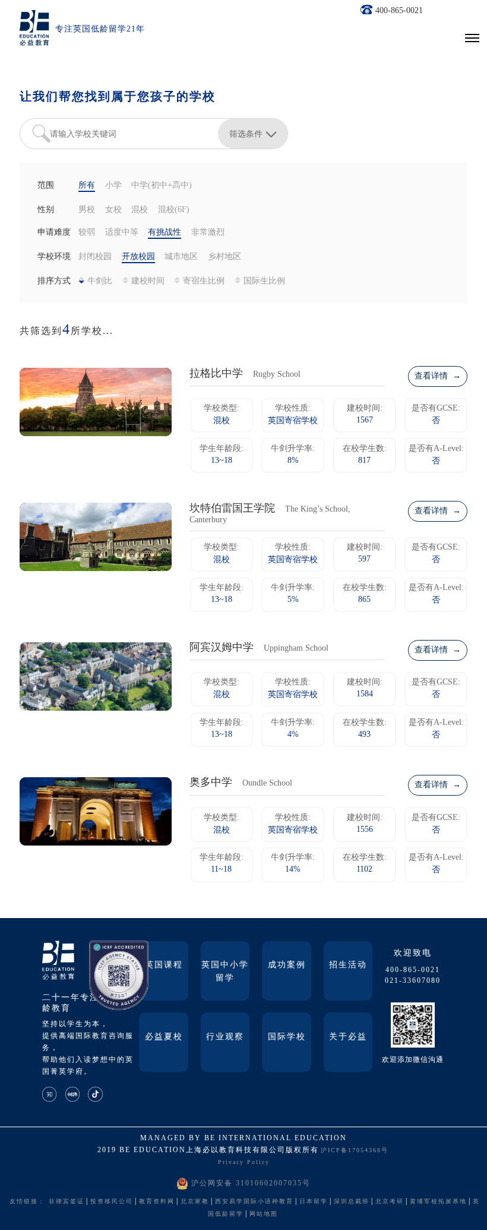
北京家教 (195, 1202)
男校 (86, 210)
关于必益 (348, 1037)
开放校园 (138, 257)
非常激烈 (207, 232)
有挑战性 (164, 232)
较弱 (86, 232)
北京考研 (389, 1202)
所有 (86, 185)
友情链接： (27, 1202)
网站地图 (263, 1214)
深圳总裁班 (351, 1202)
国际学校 (287, 1037)
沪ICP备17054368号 (354, 1150)
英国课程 (164, 965)
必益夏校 (164, 1037)
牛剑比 (99, 281)
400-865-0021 (399, 11)
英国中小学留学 (225, 972)
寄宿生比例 (203, 281)
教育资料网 (157, 1202)
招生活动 (348, 965)
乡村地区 (224, 257)
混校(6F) (173, 210)
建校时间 (148, 281)
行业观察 (225, 1037)
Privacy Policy (244, 1162)
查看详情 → (438, 376)
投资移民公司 (111, 1202)
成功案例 (287, 965)
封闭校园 (95, 257)
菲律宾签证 (66, 1202)
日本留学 (313, 1202)
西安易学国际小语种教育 (254, 1202)
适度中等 (121, 232)
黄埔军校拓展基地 (438, 1202)
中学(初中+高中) (161, 185)
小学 (113, 185)
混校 (139, 210)
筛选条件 (246, 133)
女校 (113, 210)
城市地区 (181, 257)
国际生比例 (264, 281)
